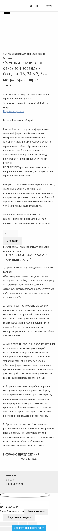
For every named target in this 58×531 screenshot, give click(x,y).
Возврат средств (15, 484)
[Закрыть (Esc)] (4, 524)
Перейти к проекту (13, 111)
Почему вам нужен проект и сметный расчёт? (26, 257)
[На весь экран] (23, 524)
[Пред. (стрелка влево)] (4, 529)
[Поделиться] (13, 524)
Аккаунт (49, 6)
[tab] (30, 257)
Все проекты (35, 6)
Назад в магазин (36, 511)
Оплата (10, 480)
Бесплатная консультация (29, 528)
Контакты (11, 476)
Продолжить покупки (19, 517)
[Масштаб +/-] (32, 524)
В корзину (12, 241)
